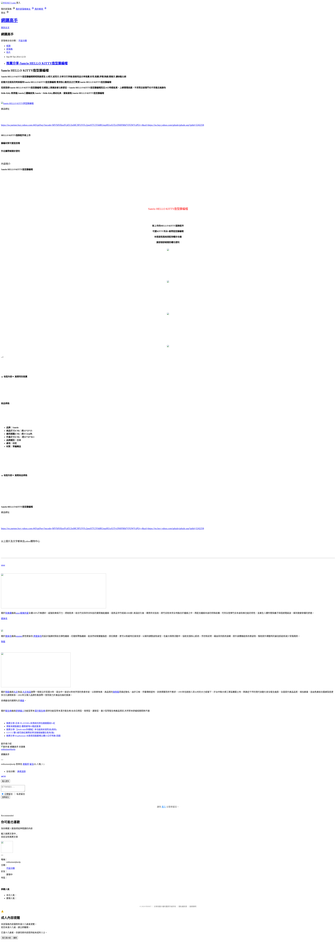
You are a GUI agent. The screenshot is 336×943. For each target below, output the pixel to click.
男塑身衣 (37, 636)
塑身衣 (4, 618)
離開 (15, 938)
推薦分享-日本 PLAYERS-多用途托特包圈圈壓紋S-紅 (30, 723)
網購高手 (9, 20)
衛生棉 (8, 711)
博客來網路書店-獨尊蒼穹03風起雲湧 (23, 726)
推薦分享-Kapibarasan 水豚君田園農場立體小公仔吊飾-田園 (33, 736)
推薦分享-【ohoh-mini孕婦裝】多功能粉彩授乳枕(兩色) (31, 729)
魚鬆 (3, 642)
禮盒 (22, 700)
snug (3, 565)
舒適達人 (20, 711)
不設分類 (22, 41)
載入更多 (5, 781)
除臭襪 (8, 613)
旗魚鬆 (116, 692)
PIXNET (148, 906)
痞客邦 (26, 764)
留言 (32, 764)
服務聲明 (193, 906)
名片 (8, 52)
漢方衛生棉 (40, 711)
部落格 (9, 49)
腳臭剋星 (24, 613)
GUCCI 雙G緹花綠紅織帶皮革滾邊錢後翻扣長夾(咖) (30, 733)
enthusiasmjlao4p (8, 749)
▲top (3, 776)
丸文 (16, 692)
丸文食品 (27, 692)
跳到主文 (5, 28)
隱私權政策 (182, 906)
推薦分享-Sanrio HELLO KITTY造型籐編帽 (37, 63)
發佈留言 (5, 797)
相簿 (8, 46)
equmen (19, 636)
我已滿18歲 (6, 938)
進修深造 (21, 771)
